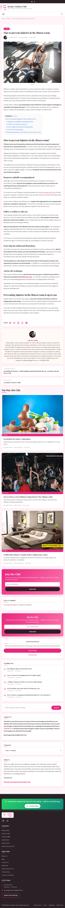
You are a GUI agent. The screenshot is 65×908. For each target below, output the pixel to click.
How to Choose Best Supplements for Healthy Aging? (24, 675)
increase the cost (49, 192)
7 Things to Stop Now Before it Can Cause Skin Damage (24, 682)
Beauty (4, 830)
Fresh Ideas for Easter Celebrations (17, 439)
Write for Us (60, 905)
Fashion (4, 834)
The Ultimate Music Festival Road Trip (19, 669)
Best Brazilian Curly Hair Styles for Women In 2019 (23, 688)
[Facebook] (31, 1)
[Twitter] (34, 1)
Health (4, 840)
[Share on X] (14, 323)
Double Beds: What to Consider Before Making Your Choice (26, 555)
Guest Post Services (11, 895)
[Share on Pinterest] (18, 323)
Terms (45, 905)
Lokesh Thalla (13, 37)
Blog (3, 859)
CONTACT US (8, 729)
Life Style (5, 493)
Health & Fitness (6, 846)
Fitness (8, 18)
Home (3, 18)
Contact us (5, 862)
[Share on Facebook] (10, 323)
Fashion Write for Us (8, 869)
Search (56, 708)
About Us (4, 856)
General (5, 435)
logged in (15, 605)
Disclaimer (5, 865)
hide (15, 116)
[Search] (61, 14)
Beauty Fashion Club (17, 6)
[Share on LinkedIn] (26, 323)
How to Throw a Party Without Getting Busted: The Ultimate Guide (28, 497)
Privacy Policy (6, 872)
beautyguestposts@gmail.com (17, 782)
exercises (28, 277)
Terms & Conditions (8, 875)
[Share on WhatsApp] (22, 323)
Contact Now (32, 655)
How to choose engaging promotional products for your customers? (29, 695)
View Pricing (32, 650)
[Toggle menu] (3, 14)
